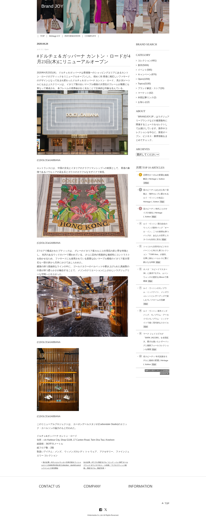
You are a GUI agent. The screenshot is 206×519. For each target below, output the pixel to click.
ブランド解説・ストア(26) (151, 88)
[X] (105, 510)
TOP (42, 36)
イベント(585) (145, 70)
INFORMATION (72, 36)
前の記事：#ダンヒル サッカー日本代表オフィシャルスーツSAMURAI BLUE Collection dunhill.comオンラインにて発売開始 (61, 465)
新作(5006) (143, 65)
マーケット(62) (145, 93)
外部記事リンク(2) (147, 97)
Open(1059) (144, 79)
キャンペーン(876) (147, 74)
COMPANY (90, 36)
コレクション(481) (147, 60)
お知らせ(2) (144, 102)
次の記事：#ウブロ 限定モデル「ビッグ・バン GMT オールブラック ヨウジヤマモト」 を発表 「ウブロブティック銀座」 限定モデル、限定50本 (105, 465)
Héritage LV (54, 36)
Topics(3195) (144, 83)
